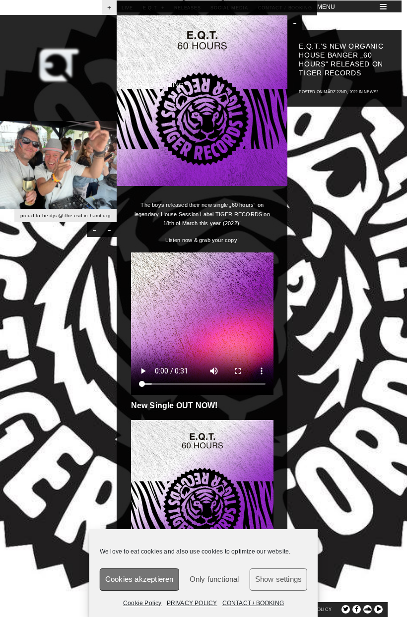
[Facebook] (356, 609)
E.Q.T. (133, 33)
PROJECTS (140, 46)
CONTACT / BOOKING (253, 603)
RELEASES (138, 59)
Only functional (214, 579)
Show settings (278, 579)
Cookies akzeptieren (139, 579)
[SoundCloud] (367, 609)
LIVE (324, 19)
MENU (326, 6)
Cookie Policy (142, 603)
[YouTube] (378, 609)
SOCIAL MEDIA (143, 72)
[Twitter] (345, 609)
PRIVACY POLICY (192, 603)
